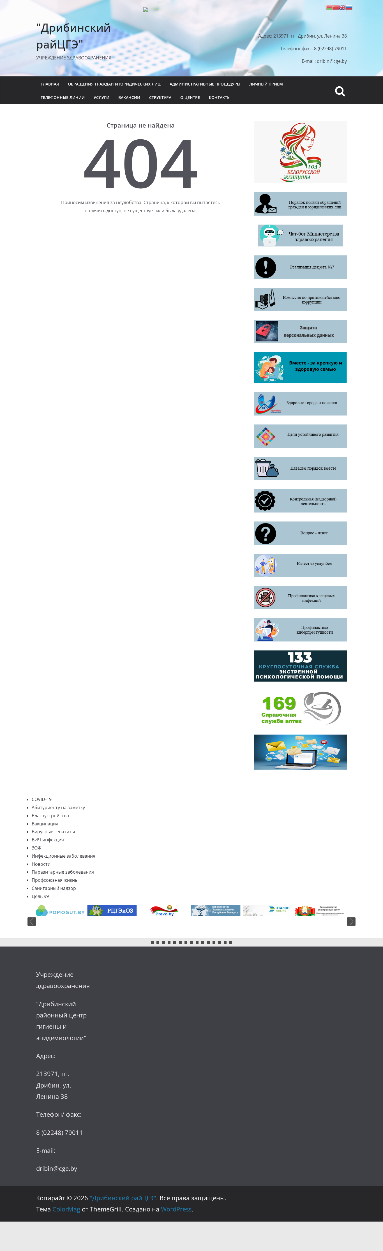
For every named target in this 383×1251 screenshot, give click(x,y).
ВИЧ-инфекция (48, 840)
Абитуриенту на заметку (58, 807)
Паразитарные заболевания (63, 872)
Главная (50, 84)
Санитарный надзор (54, 888)
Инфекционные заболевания (63, 856)
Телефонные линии (63, 97)
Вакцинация (45, 824)
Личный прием (266, 84)
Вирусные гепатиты (53, 831)
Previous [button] (31, 921)
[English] (342, 7)
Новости (41, 864)
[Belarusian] (329, 7)
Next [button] (351, 921)
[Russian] (349, 7)
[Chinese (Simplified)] (335, 7)
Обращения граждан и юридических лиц (114, 84)
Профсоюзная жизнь (54, 880)
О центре (190, 97)
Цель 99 (40, 896)
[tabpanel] (63, 910)
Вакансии (129, 97)
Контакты (219, 97)
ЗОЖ (36, 848)
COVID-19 (42, 799)
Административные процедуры (205, 84)
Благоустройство (50, 816)
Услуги (101, 97)
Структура (160, 97)
